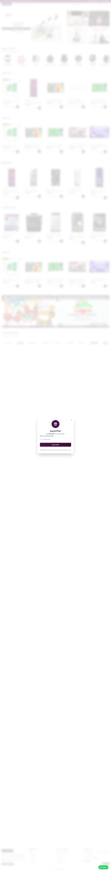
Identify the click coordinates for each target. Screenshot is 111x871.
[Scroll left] (103, 50)
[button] (32, 43)
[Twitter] (6, 864)
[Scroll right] (107, 50)
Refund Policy (60, 862)
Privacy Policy (60, 857)
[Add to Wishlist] (9, 106)
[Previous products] (103, 73)
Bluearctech (62, 869)
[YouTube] (12, 864)
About (83, 4)
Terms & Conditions (62, 860)
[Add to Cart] (17, 106)
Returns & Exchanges (62, 852)
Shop (60, 4)
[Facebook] (3, 864)
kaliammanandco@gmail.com (92, 858)
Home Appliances (75, 4)
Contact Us (33, 862)
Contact (88, 4)
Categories (33, 854)
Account (107, 4)
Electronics (65, 4)
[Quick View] (13, 106)
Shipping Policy (61, 854)
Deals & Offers (33, 860)
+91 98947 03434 (89, 855)
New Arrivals (33, 857)
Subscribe (105, 863)
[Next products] (107, 73)
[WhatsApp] (5, 106)
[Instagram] (9, 864)
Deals (93, 4)
